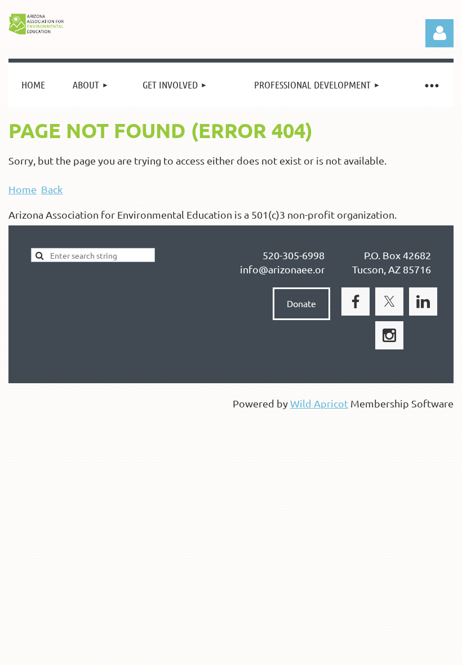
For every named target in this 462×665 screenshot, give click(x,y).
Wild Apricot (319, 403)
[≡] (431, 85)
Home (22, 189)
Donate (301, 303)
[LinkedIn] (423, 301)
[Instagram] (389, 335)
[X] (389, 301)
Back (52, 189)
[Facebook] (355, 301)
